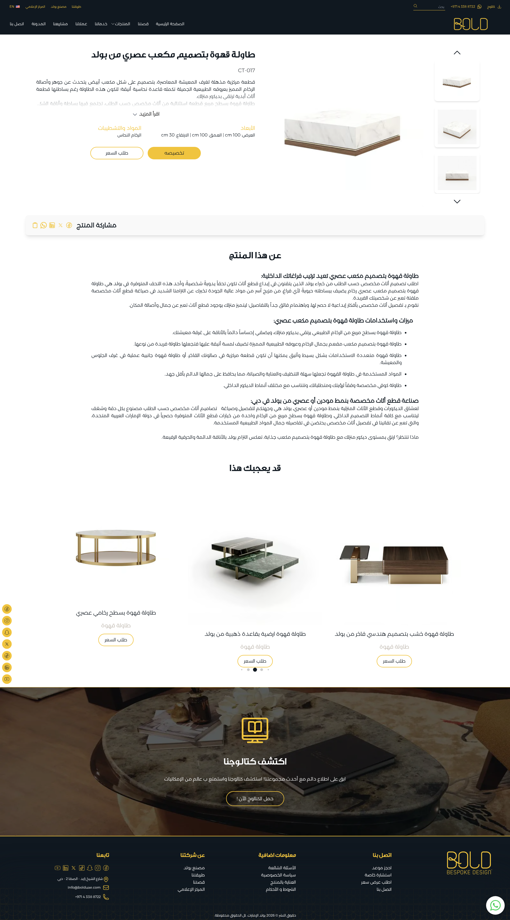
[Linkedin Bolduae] (7, 667)
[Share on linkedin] (52, 225)
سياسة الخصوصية (278, 875)
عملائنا (81, 23)
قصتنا (143, 23)
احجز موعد (382, 867)
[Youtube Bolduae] (7, 679)
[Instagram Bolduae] (7, 620)
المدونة (39, 23)
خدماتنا (101, 23)
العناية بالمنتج (283, 882)
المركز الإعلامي (35, 6)
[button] (457, 52)
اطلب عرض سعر (376, 882)
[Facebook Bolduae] (7, 609)
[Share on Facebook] (69, 225)
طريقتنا (76, 6)
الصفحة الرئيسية (170, 23)
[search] (415, 6)
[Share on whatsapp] (43, 225)
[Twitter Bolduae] (7, 644)
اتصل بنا (17, 23)
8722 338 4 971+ (88, 897)
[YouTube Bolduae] (57, 868)
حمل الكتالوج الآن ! (255, 799)
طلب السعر (117, 153)
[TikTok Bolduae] (7, 656)
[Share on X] (60, 225)
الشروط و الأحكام (281, 889)
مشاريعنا (60, 23)
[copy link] (35, 225)
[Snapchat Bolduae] (7, 632)
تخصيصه (174, 153)
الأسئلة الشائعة (282, 867)
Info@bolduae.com (84, 887)
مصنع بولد (58, 6)
